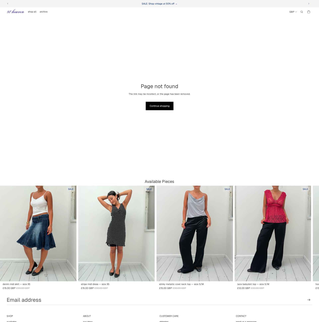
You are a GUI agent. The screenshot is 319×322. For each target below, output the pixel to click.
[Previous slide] (7, 3)
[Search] (301, 11)
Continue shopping (159, 105)
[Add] (71, 276)
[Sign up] (308, 299)
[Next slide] (308, 3)
